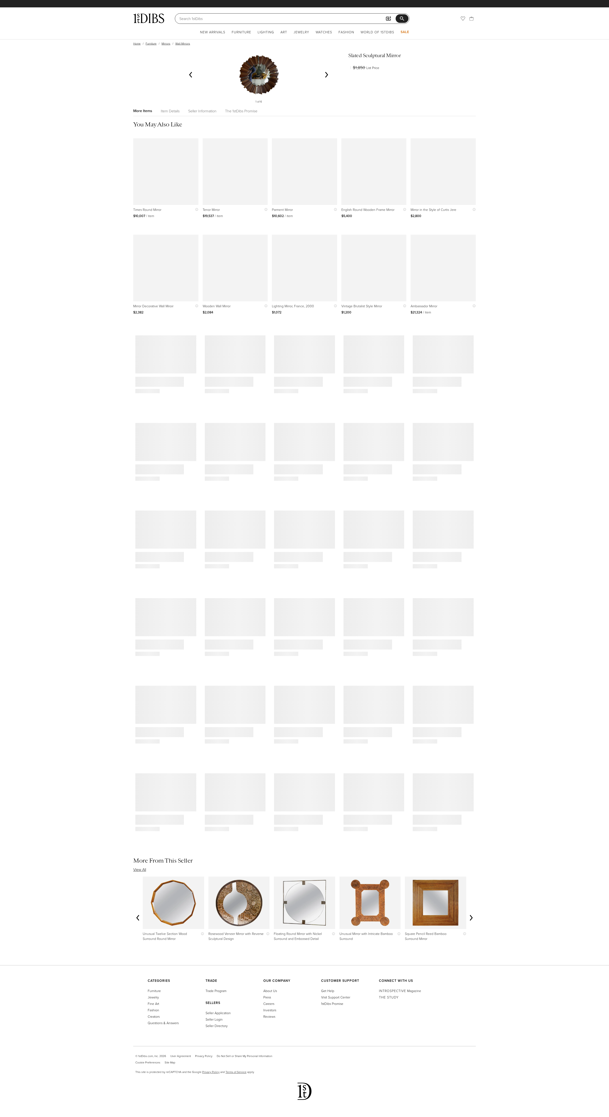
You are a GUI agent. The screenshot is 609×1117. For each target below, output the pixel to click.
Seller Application (218, 1013)
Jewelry (301, 32)
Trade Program (216, 990)
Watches (324, 32)
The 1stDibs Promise (241, 111)
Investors (269, 1010)
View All (139, 869)
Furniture (241, 32)
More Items (142, 111)
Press (267, 997)
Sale (405, 32)
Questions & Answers (163, 1023)
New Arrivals (212, 32)
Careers (268, 1003)
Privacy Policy (203, 1056)
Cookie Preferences (147, 1062)
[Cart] (471, 18)
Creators (154, 1016)
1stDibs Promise (332, 1003)
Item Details (170, 111)
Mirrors (166, 43)
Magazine (400, 990)
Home (137, 43)
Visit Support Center (335, 997)
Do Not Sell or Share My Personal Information (244, 1056)
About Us (270, 990)
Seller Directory (217, 1025)
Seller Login (214, 1019)
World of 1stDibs (377, 32)
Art (283, 32)
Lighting (266, 32)
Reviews (269, 1016)
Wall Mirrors (182, 43)
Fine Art (153, 1003)
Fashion (346, 32)
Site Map (170, 1062)
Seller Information (202, 111)
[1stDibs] (148, 18)
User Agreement (180, 1056)
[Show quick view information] (195, 209)
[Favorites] (463, 18)
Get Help (327, 990)
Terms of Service (236, 1072)
